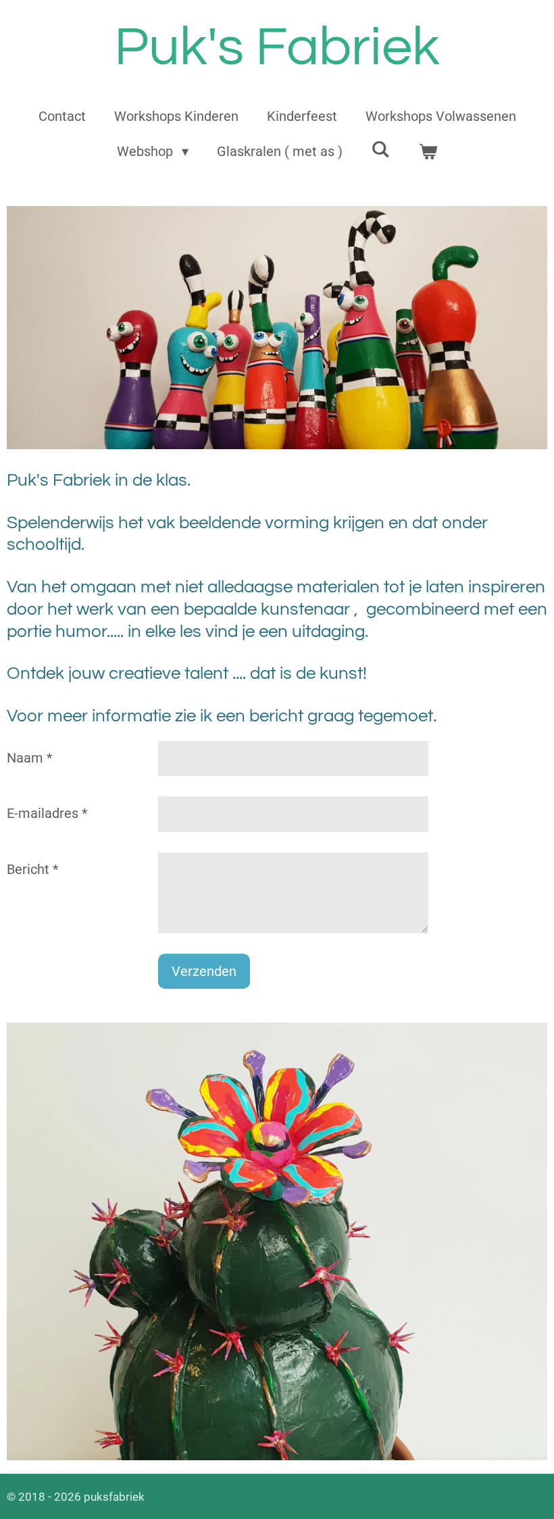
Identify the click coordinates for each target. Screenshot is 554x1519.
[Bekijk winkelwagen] (427, 151)
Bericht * (33, 869)
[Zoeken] (380, 149)
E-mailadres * (47, 813)
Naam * (30, 758)
